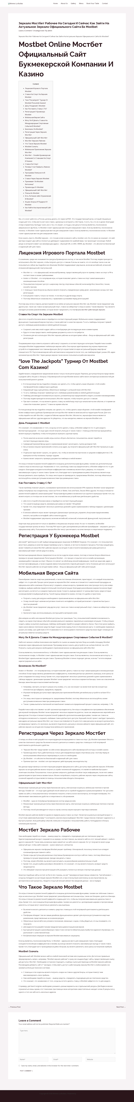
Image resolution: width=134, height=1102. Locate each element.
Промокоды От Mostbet (34, 187)
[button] (118, 3)
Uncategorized (38, 31)
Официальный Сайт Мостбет (36, 138)
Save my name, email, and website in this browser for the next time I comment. (50, 1066)
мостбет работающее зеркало (93, 310)
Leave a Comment (25, 31)
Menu (81, 3)
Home (55, 3)
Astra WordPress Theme (86, 1094)
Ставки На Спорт (31, 164)
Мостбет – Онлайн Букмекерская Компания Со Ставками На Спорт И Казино (38, 158)
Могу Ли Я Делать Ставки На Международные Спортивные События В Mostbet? (36, 123)
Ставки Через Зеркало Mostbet (37, 178)
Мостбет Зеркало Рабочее (35, 141)
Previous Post (14, 1007)
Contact (105, 3)
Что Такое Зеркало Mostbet (36, 144)
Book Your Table (93, 3)
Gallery (73, 3)
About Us (64, 3)
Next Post (121, 1007)
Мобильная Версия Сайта (35, 117)
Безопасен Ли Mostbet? (34, 129)
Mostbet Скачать (31, 146)
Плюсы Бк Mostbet (32, 193)
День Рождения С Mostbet (35, 106)
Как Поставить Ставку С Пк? (36, 109)
